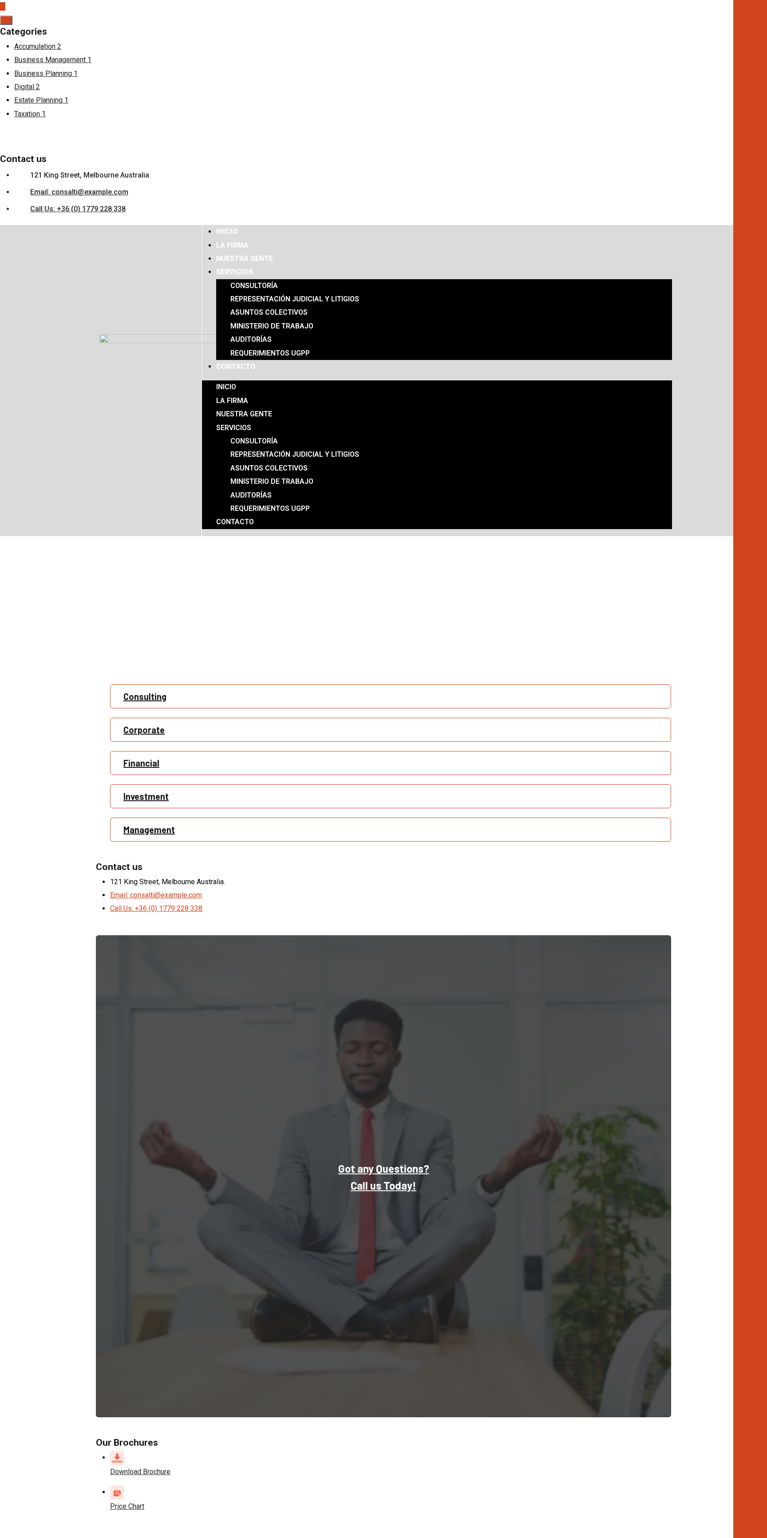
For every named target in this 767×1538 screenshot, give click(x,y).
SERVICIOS (234, 272)
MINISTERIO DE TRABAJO (271, 326)
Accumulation (37, 46)
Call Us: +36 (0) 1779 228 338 (78, 209)
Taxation (30, 114)
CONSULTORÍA (254, 285)
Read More (230, 664)
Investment (146, 796)
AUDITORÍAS (251, 339)
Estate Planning (41, 100)
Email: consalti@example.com (79, 192)
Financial (141, 763)
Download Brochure (140, 1471)
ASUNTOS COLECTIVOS (269, 312)
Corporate (144, 729)
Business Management (52, 59)
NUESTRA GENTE (244, 258)
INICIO (227, 231)
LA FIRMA (232, 245)
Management (149, 829)
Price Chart (127, 1506)
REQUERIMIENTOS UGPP (270, 353)
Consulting (144, 696)
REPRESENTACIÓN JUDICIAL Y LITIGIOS (294, 299)
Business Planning (46, 73)
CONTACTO (236, 366)
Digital (27, 87)
